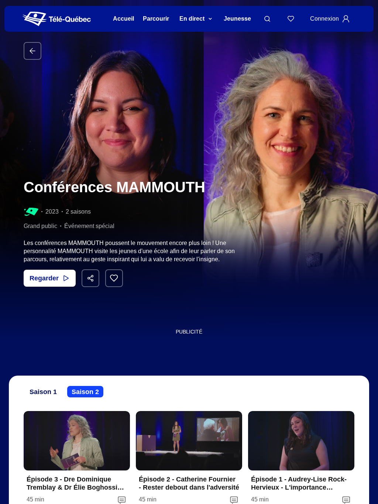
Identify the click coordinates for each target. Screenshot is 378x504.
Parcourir (156, 18)
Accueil (123, 18)
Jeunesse (237, 18)
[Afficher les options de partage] (90, 278)
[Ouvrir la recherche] (267, 19)
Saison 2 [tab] (85, 392)
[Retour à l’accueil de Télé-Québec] (56, 19)
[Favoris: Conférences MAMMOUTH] (114, 278)
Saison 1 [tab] (43, 392)
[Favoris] (291, 19)
